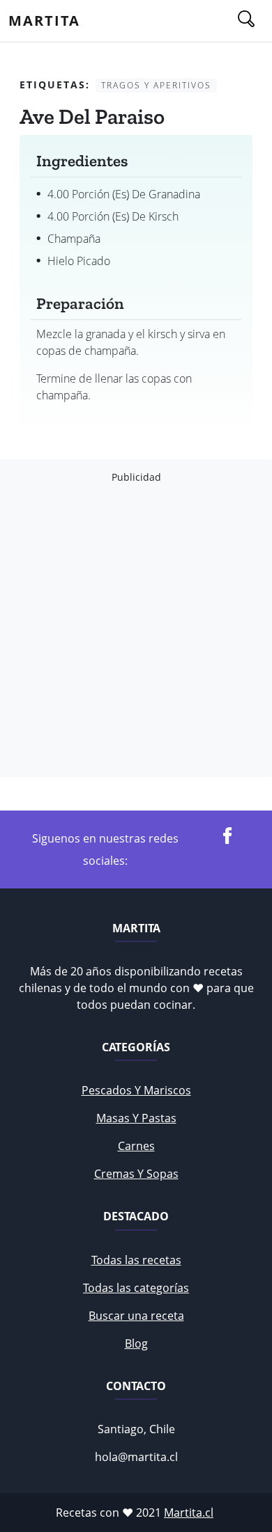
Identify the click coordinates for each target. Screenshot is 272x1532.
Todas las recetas (136, 1260)
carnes (136, 1146)
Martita (44, 20)
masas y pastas (136, 1118)
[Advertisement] (136, 630)
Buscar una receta (136, 1315)
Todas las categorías (136, 1287)
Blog (136, 1343)
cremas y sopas (136, 1173)
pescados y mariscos (136, 1090)
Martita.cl (188, 1512)
